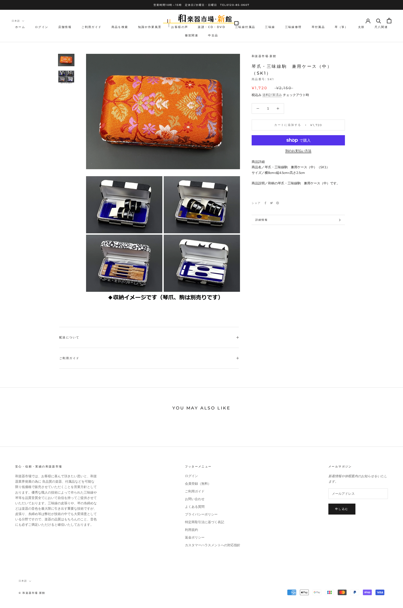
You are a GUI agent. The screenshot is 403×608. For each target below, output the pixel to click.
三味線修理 (293, 27)
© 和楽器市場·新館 (32, 592)
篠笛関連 (191, 35)
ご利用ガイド (91, 27)
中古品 (213, 35)
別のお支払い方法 (298, 151)
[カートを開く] (389, 20)
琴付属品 (318, 27)
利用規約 (191, 530)
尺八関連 (381, 27)
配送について (69, 337)
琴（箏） (341, 27)
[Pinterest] (277, 203)
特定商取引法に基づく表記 (204, 522)
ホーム (20, 27)
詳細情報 (261, 219)
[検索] (378, 20)
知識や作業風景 (150, 27)
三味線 (270, 27)
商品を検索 (119, 27)
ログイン (42, 27)
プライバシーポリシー (201, 514)
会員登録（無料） (198, 483)
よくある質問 (195, 507)
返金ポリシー (195, 537)
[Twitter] (271, 203)
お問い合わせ (195, 499)
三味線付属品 (245, 27)
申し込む (342, 509)
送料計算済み (272, 95)
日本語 (16, 20)
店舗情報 (65, 27)
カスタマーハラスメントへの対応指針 (212, 545)
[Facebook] (265, 203)
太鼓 (361, 27)
